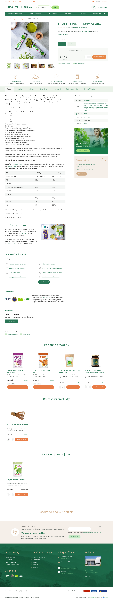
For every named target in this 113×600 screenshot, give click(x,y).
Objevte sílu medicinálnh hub (85, 169)
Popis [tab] (9, 89)
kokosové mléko (18, 164)
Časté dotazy (44, 89)
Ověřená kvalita (77, 82)
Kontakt (33, 2)
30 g (9, 383)
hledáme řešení (12, 243)
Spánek (86, 107)
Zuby (106, 105)
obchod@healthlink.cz (84, 144)
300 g (71, 44)
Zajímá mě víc (82, 174)
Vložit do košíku (73, 387)
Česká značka (36, 82)
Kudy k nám (88, 576)
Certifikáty (31, 89)
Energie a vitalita (88, 104)
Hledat (55, 7)
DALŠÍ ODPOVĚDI (44, 282)
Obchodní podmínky (11, 562)
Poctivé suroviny (98, 82)
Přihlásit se (74, 536)
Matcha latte (86, 31)
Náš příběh (7, 2)
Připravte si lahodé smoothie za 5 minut (88, 167)
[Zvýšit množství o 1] (90, 57)
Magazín (26, 2)
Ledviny (99, 109)
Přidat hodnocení (11, 321)
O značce (19, 89)
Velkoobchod (9, 560)
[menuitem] (16, 14)
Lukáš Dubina (92, 597)
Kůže (89, 107)
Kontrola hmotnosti (91, 109)
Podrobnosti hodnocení (80, 28)
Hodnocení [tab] (57, 89)
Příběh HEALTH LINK (39, 557)
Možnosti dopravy (65, 63)
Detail (18, 387)
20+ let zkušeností (56, 82)
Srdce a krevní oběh (102, 104)
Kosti (94, 104)
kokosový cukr (12, 166)
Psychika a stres (88, 105)
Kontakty (35, 567)
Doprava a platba (17, 2)
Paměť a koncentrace (98, 105)
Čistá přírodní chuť (15, 82)
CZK (92, 1)
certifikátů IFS (46, 297)
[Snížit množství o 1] (88, 57)
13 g (62, 44)
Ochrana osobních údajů (12, 565)
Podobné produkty (72, 89)
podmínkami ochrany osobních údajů (92, 532)
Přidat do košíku (99, 57)
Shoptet (106, 597)
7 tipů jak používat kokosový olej (86, 164)
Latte (85, 124)
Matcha (86, 114)
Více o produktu (63, 34)
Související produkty (90, 89)
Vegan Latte (87, 100)
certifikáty (24, 233)
